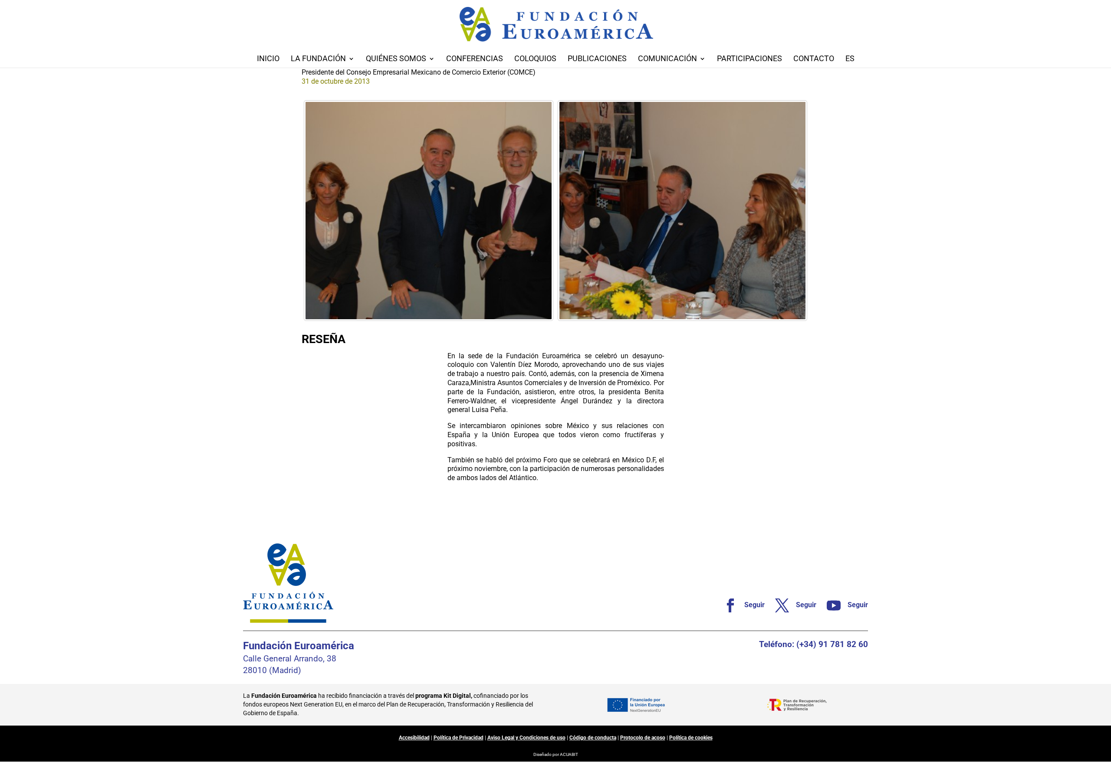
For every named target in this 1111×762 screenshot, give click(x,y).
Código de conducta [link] (592, 738)
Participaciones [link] (749, 59)
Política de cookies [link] (691, 738)
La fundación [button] (318, 59)
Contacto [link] (813, 59)
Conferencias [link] (474, 59)
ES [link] (850, 59)
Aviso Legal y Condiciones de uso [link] (526, 738)
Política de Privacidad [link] (458, 738)
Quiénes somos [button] (396, 59)
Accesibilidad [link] (414, 738)
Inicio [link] (268, 59)
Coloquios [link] (535, 59)
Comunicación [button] (667, 59)
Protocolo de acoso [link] (642, 738)
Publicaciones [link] (597, 59)
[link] (429, 210)
